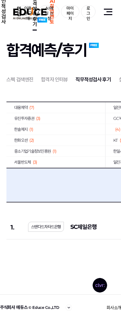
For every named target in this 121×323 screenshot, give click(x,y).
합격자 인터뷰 (54, 79)
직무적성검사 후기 (93, 79)
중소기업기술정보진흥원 (35, 151)
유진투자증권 (27, 118)
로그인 (88, 11)
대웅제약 (24, 107)
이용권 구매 (28, 11)
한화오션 (24, 140)
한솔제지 (23, 129)
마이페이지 (70, 11)
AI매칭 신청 (49, 11)
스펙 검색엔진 (19, 79)
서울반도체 (25, 162)
